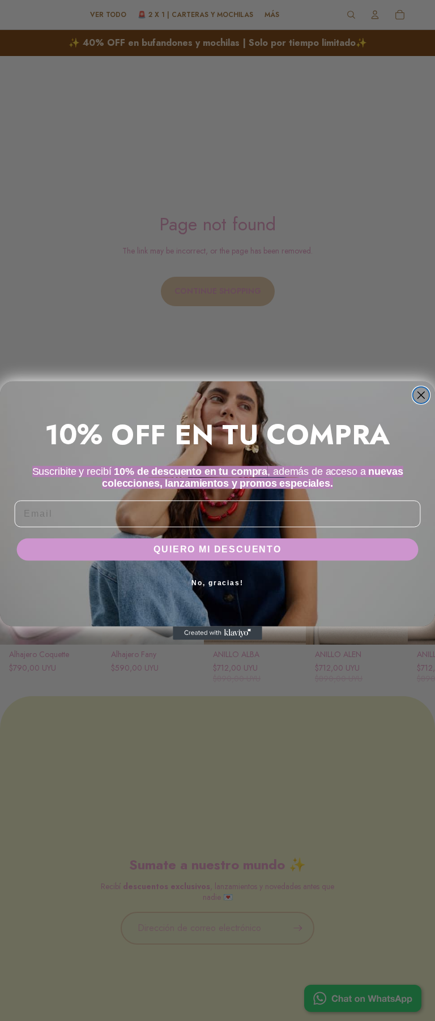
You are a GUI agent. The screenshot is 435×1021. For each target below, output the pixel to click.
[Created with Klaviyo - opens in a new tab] (217, 633)
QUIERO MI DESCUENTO (217, 549)
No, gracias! (217, 583)
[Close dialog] (421, 395)
